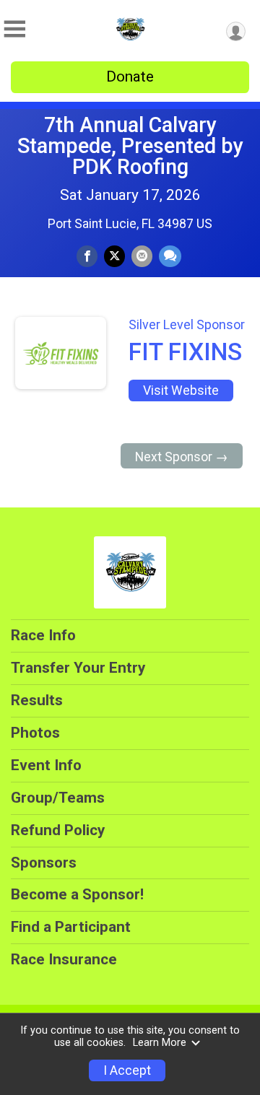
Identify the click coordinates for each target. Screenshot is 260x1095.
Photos (35, 732)
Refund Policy (58, 830)
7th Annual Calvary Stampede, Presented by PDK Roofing (130, 146)
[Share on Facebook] (87, 255)
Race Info (43, 635)
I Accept (127, 1070)
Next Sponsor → (181, 457)
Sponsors (44, 862)
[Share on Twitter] (114, 255)
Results (37, 700)
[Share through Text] (170, 255)
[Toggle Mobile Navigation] (14, 29)
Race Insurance (64, 959)
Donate (130, 76)
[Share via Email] (141, 255)
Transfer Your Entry (78, 667)
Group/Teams (58, 797)
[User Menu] (236, 31)
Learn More (159, 1043)
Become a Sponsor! (77, 894)
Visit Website (181, 390)
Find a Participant (71, 926)
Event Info (46, 765)
